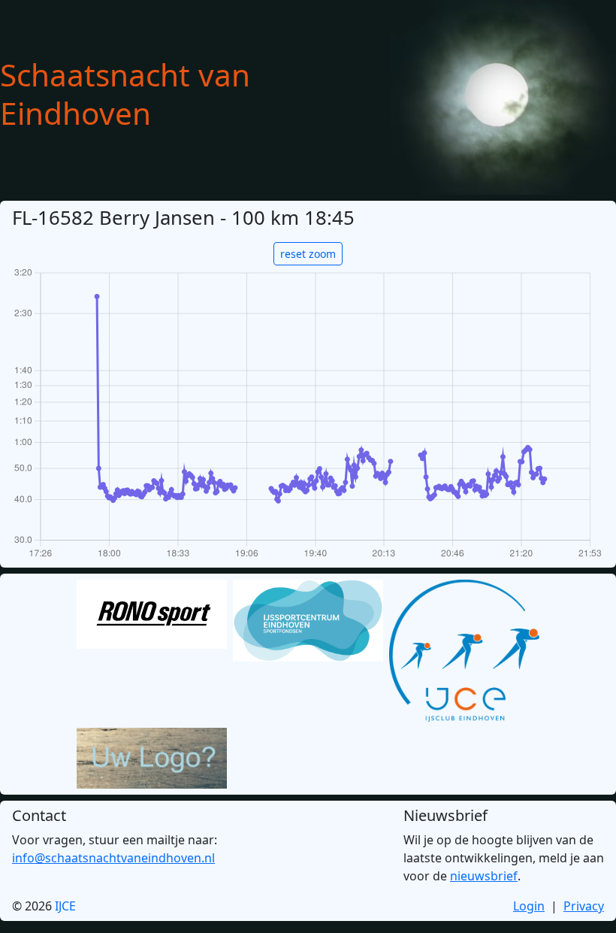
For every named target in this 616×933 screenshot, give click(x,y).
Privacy (583, 906)
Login (529, 906)
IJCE (65, 906)
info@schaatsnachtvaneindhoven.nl (113, 858)
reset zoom (308, 254)
